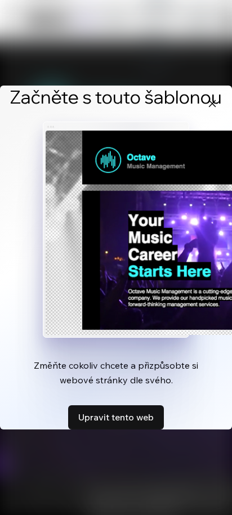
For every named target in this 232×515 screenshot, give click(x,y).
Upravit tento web (116, 417)
